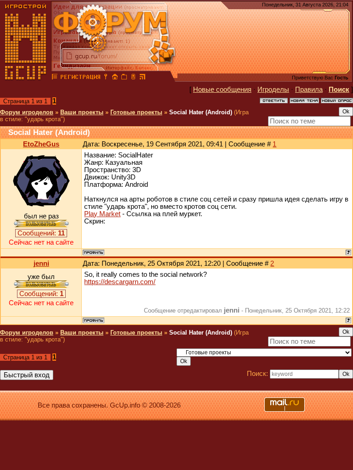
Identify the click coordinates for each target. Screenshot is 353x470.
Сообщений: (41, 233)
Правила (309, 89)
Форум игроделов (26, 112)
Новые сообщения (222, 89)
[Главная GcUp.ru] (25, 78)
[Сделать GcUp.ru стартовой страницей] (115, 78)
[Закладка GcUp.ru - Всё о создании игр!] (124, 78)
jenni (41, 263)
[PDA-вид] (133, 78)
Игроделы (273, 89)
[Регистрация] (80, 78)
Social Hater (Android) (200, 112)
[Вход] (105, 78)
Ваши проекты (81, 112)
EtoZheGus (41, 144)
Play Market (102, 214)
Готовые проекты (136, 112)
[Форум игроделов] (54, 78)
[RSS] (142, 78)
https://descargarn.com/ (119, 281)
